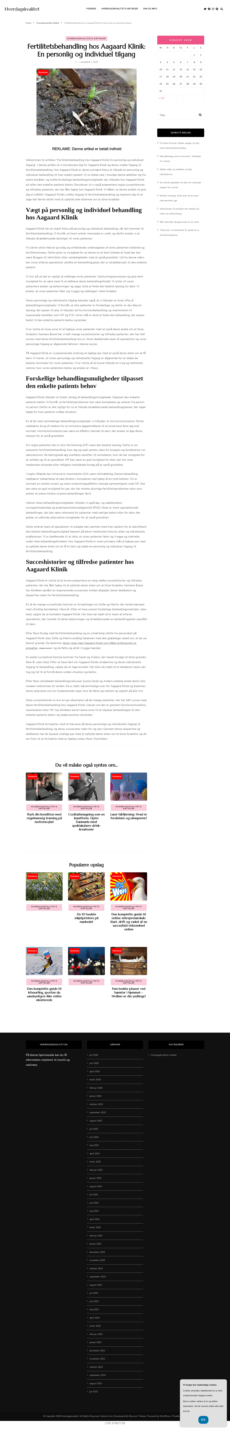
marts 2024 (95, 1227)
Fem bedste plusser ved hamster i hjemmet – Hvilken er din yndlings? (129, 992)
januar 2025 (95, 1178)
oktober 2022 (96, 1367)
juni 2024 (94, 1202)
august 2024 (95, 1186)
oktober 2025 (96, 1104)
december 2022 (97, 1350)
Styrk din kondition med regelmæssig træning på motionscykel (44, 818)
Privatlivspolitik (179, 1416)
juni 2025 (94, 1137)
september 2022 (97, 1375)
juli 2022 (93, 1391)
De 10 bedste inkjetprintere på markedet (86, 918)
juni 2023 (94, 1301)
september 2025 (97, 1112)
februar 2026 (95, 1087)
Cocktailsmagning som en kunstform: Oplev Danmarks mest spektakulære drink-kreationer (86, 821)
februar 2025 (95, 1170)
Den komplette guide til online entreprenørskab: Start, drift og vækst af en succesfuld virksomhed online (128, 921)
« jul (161, 98)
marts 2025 (95, 1161)
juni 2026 (94, 1063)
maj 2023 (94, 1309)
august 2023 (95, 1284)
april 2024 (94, 1219)
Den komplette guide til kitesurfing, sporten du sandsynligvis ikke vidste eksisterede (44, 994)
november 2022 (97, 1358)
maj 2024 (94, 1210)
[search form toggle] (221, 9)
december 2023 (97, 1252)
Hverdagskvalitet (22, 9)
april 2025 (94, 1153)
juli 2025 (93, 1128)
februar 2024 (95, 1235)
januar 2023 (95, 1342)
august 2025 (95, 1120)
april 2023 (94, 1317)
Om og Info (150, 8)
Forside (91, 8)
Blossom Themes (137, 1416)
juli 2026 (93, 1055)
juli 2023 (93, 1293)
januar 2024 (95, 1243)
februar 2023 (95, 1334)
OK (203, 1420)
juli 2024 (93, 1194)
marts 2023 (95, 1325)
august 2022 (95, 1383)
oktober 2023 (96, 1268)
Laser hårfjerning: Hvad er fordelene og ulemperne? (128, 816)
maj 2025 (94, 1145)
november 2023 (97, 1260)
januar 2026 (95, 1096)
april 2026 (94, 1071)
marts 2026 (95, 1079)
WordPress (165, 1416)
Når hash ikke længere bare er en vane (179, 222)
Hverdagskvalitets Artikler (119, 8)
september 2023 (97, 1276)
